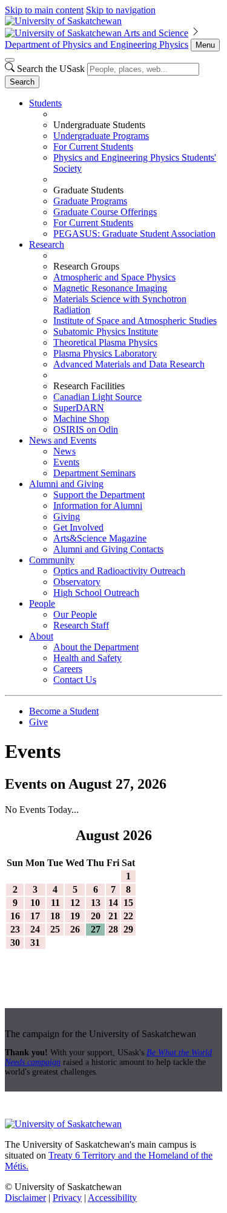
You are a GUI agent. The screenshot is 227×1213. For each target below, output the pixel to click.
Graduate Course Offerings (105, 212)
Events (66, 462)
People (42, 603)
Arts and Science (155, 33)
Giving (66, 516)
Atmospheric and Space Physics (114, 277)
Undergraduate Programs (101, 136)
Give (38, 722)
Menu (205, 45)
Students (45, 103)
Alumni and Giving (66, 484)
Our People (75, 614)
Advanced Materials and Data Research (129, 364)
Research (46, 244)
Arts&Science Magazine (99, 538)
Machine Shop (81, 418)
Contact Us (74, 679)
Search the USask (51, 68)
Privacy (67, 1197)
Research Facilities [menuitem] (89, 386)
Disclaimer (25, 1197)
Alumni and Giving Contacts (108, 549)
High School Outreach (96, 592)
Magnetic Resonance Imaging (110, 288)
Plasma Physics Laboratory (105, 353)
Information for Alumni (97, 505)
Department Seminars (94, 473)
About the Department (96, 647)
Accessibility (112, 1197)
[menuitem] (125, 168)
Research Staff (81, 625)
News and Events (62, 440)
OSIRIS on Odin (85, 429)
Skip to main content (44, 10)
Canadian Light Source (97, 397)
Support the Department (99, 495)
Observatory (76, 582)
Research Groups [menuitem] (86, 266)
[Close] (10, 60)
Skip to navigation (121, 10)
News (64, 451)
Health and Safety (87, 658)
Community (51, 560)
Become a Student (64, 711)
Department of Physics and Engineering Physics (96, 44)
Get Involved (78, 527)
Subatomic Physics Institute (105, 331)
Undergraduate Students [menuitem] (99, 125)
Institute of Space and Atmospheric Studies (135, 320)
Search (22, 81)
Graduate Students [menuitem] (88, 190)
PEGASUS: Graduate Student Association (134, 233)
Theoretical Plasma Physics (105, 342)
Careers (67, 669)
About (41, 636)
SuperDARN (78, 408)
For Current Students (93, 146)
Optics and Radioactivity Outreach (119, 571)
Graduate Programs (90, 201)
